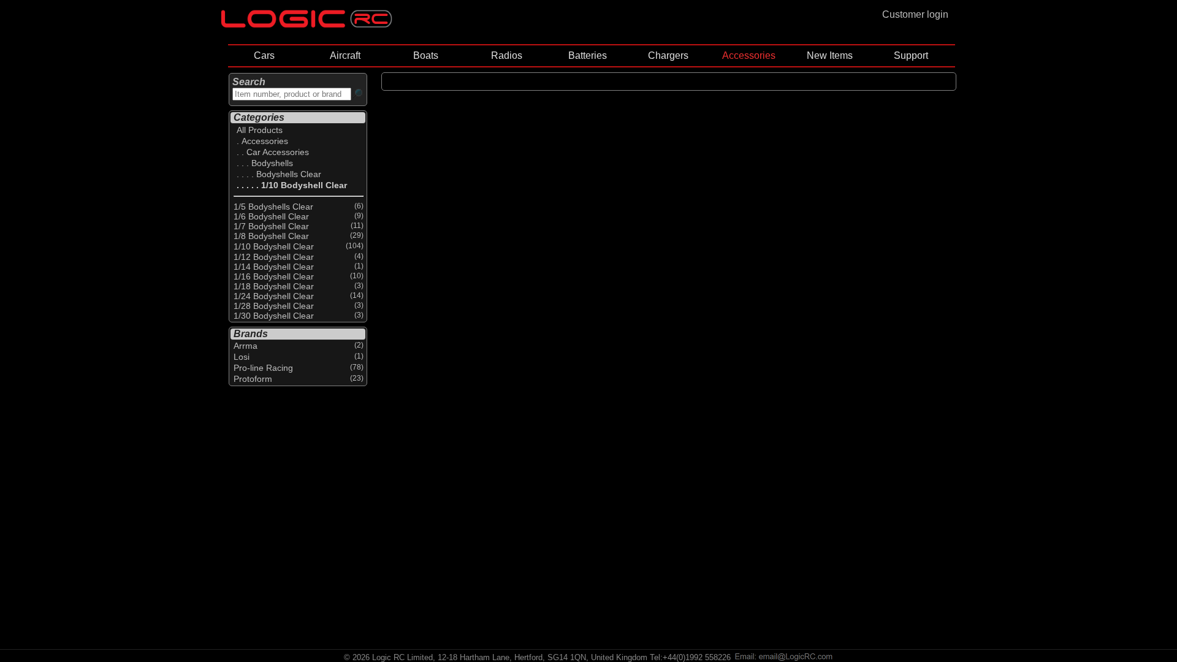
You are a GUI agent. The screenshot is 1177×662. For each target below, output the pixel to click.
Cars (264, 55)
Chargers (668, 55)
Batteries (587, 55)
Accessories (748, 55)
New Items (830, 55)
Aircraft (345, 55)
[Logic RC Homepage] (306, 24)
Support (911, 55)
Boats (425, 55)
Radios (506, 55)
